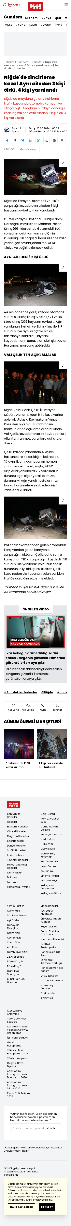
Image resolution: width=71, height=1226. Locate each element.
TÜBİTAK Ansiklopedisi (48, 945)
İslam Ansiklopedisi (52, 939)
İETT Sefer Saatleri (17, 1037)
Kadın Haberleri (16, 855)
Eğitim (33, 24)
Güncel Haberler (16, 831)
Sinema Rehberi (50, 875)
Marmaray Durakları (47, 987)
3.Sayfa (20, 24)
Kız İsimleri (47, 998)
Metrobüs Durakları (52, 980)
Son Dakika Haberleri (14, 815)
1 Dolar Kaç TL (15, 961)
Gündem (13, 17)
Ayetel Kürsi (14, 910)
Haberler (9, 62)
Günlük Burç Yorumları (48, 855)
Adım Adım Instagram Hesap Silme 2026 (17, 1085)
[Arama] (4, 5)
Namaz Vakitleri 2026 (50, 820)
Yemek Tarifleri (15, 906)
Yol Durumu (47, 871)
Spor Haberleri (15, 841)
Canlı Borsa (48, 814)
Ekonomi (31, 18)
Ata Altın (12, 947)
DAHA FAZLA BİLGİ (21, 1207)
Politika (8, 24)
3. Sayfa (37, 62)
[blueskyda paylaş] (23, 140)
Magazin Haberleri (18, 836)
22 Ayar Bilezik (15, 956)
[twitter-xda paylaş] (15, 140)
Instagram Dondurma (47, 887)
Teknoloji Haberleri (18, 860)
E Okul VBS (47, 844)
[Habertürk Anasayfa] (35, 6)
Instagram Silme (51, 893)
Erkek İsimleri (48, 993)
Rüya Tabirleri (49, 926)
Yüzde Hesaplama (18, 1058)
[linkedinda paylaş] (31, 140)
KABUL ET (47, 1207)
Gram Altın (13, 933)
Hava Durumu (49, 866)
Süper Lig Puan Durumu (16, 980)
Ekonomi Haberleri (17, 826)
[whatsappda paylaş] (39, 140)
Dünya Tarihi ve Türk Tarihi (50, 933)
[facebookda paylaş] (7, 140)
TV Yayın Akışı (49, 880)
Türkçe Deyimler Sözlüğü (16, 1020)
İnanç (58, 24)
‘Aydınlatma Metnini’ (20, 1199)
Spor (58, 18)
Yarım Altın (13, 942)
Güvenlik (46, 24)
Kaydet (52, 1128)
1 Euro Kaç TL (14, 966)
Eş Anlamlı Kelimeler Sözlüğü (51, 961)
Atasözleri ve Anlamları (14, 1012)
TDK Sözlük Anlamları (47, 912)
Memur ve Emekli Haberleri (17, 866)
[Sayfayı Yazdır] (54, 140)
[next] (65, 750)
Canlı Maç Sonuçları (13, 972)
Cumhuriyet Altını (17, 952)
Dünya (46, 18)
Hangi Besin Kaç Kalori (50, 953)
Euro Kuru (12, 882)
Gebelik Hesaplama (14, 1044)
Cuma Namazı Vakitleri (50, 828)
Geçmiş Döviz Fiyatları (15, 1064)
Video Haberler (49, 906)
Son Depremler (49, 861)
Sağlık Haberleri (16, 850)
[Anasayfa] (13, 804)
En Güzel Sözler (49, 975)
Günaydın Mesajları (13, 926)
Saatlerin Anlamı (17, 915)
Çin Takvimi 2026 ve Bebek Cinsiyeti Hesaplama (17, 1030)
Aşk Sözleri (13, 920)
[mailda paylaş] (46, 140)
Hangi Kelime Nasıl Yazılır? (52, 969)
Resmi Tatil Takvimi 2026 (18, 1094)
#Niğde (47, 692)
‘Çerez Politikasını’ (46, 1196)
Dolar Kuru (13, 877)
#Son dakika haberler (20, 692)
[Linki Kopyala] (62, 140)
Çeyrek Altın (14, 937)
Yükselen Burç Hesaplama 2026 (17, 1052)
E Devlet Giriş (48, 848)
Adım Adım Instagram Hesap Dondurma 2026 (17, 1074)
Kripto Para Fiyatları (18, 887)
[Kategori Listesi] (66, 5)
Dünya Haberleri (16, 845)
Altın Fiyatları (14, 872)
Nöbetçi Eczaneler (51, 834)
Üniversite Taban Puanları (51, 920)
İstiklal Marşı (48, 839)
